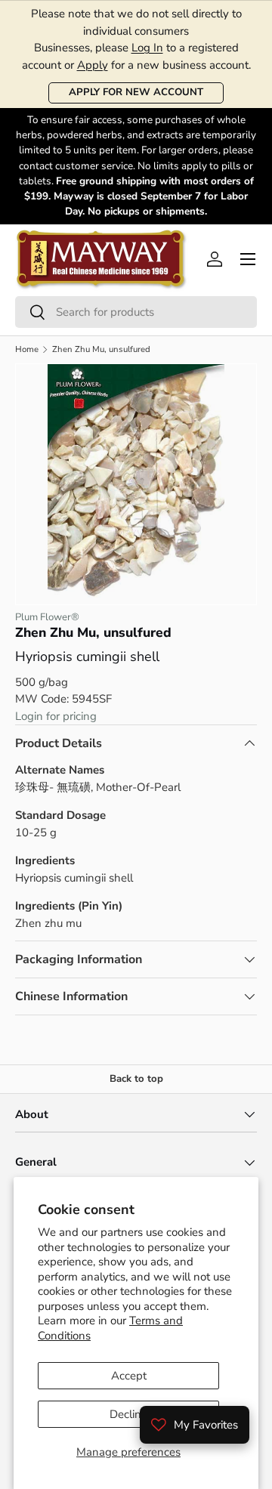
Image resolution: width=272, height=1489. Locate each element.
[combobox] (136, 312)
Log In (147, 47)
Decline (128, 1414)
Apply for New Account (136, 92)
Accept (129, 1375)
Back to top (136, 1079)
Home (27, 349)
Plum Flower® (47, 617)
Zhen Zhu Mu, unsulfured (101, 349)
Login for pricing (56, 716)
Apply (92, 65)
